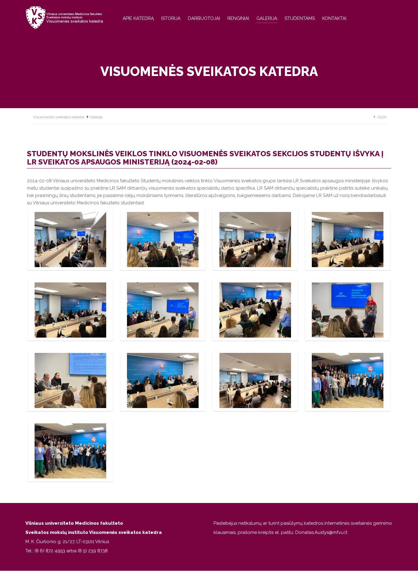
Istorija (171, 18)
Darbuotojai (204, 18)
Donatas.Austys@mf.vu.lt (321, 532)
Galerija (266, 18)
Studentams (300, 18)
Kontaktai (334, 18)
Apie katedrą (138, 18)
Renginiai (238, 18)
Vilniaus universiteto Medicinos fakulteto (74, 523)
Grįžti (382, 117)
